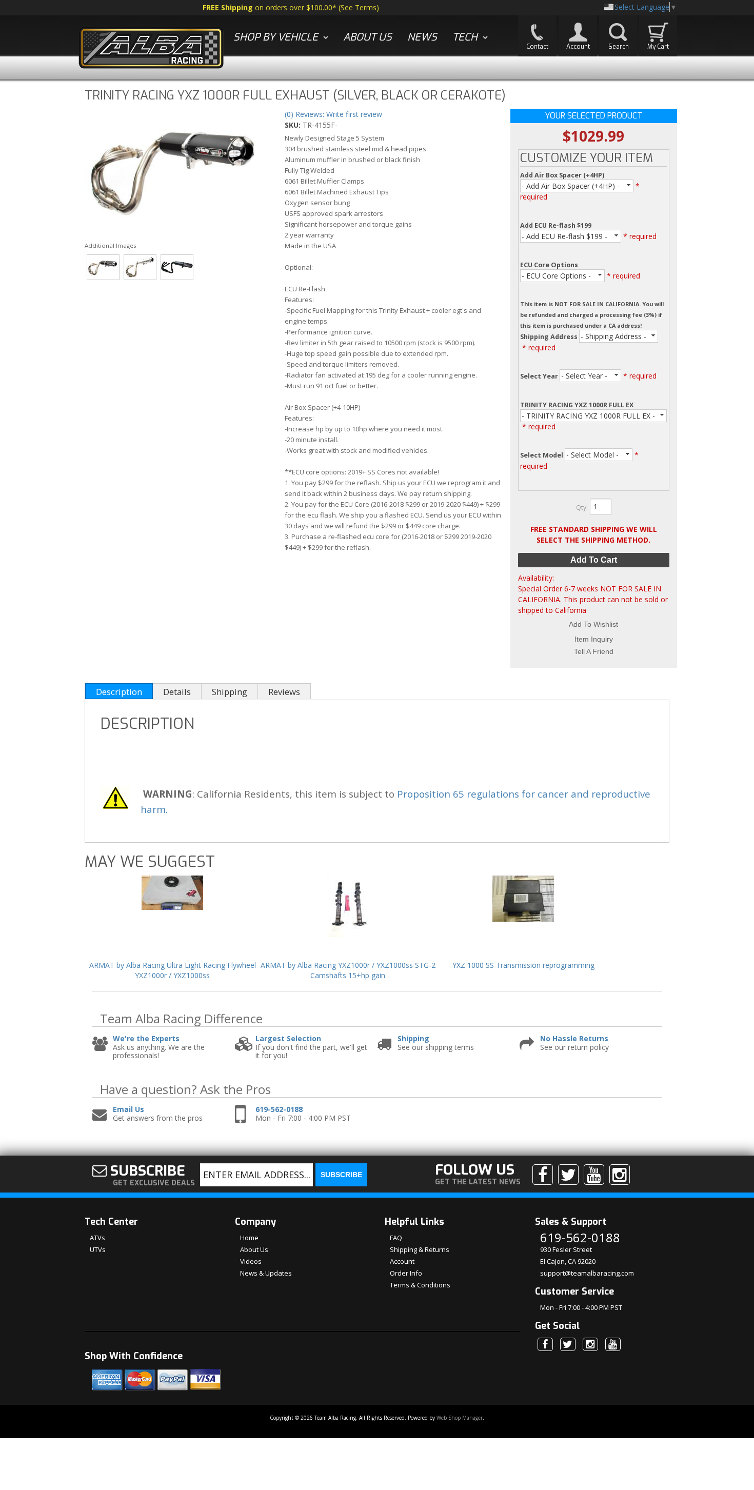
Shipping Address (549, 336)
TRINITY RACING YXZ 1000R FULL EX (576, 405)
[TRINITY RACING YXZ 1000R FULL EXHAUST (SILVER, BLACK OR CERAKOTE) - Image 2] (140, 267)
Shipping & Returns (419, 1249)
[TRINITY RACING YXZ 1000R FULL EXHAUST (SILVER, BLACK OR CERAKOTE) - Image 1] (175, 170)
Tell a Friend (593, 651)
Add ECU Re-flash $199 (555, 225)
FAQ (396, 1238)
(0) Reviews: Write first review (333, 114)
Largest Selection (288, 1039)
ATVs (97, 1238)
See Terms (358, 7)
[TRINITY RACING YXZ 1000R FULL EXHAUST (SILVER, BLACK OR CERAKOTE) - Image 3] (177, 267)
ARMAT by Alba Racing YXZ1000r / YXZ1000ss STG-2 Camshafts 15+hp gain (348, 970)
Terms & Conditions (420, 1285)
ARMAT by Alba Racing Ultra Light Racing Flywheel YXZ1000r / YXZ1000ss (172, 970)
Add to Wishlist (593, 624)
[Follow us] (568, 1174)
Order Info (406, 1273)
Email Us (128, 1109)
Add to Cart (593, 559)
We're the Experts (146, 1039)
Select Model (542, 455)
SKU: (294, 125)
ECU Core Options (549, 265)
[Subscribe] (594, 1174)
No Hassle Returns (574, 1039)
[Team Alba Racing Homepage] (151, 49)
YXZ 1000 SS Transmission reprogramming (523, 965)
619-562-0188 (279, 1109)
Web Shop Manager (459, 1417)
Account (402, 1261)
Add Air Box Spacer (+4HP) (562, 175)
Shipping (413, 1039)
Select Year (540, 376)
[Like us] (542, 1174)
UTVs (98, 1249)
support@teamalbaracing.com (587, 1273)
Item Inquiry (593, 639)
